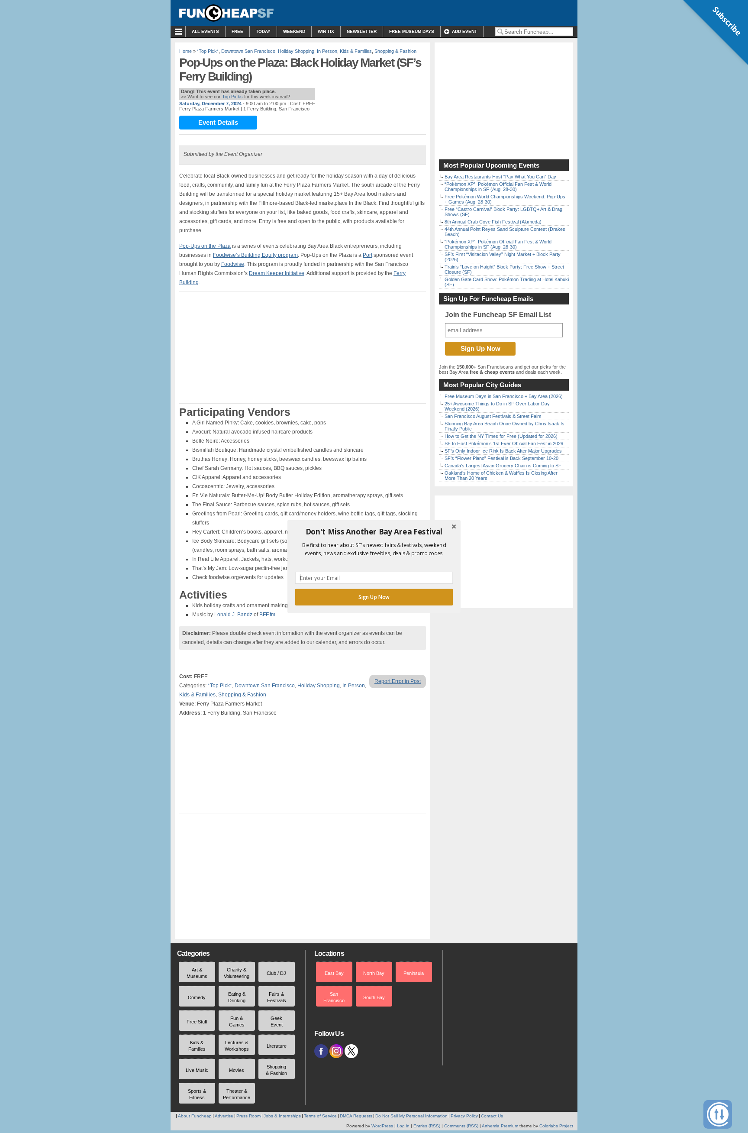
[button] (374, 532)
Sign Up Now (374, 597)
